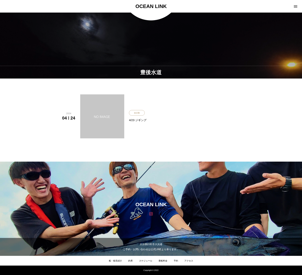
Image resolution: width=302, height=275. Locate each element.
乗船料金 (163, 260)
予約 (176, 260)
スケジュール (145, 260)
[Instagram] (151, 214)
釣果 (130, 260)
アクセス (188, 260)
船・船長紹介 (115, 260)
